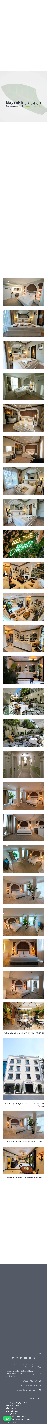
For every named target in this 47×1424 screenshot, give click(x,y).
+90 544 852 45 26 (28, 1385)
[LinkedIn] (13, 1358)
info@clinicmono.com (27, 1390)
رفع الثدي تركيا (11, 1408)
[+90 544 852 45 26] (39, 1385)
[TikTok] (17, 1358)
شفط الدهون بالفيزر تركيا (16, 1416)
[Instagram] (34, 1358)
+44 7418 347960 (29, 1381)
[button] (7, 1418)
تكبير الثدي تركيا (12, 1411)
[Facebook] (30, 1358)
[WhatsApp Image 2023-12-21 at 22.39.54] (23, 1018)
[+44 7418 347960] (39, 1381)
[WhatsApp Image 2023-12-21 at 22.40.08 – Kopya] (23, 1072)
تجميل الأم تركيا (12, 1422)
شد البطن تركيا (12, 1413)
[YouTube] (25, 1358)
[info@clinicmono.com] (39, 1390)
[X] (21, 1358)
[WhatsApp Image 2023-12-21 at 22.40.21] (23, 1127)
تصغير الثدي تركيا (12, 1405)
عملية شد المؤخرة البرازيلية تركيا (19, 1402)
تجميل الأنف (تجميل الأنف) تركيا (18, 1419)
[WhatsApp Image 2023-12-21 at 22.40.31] (23, 1162)
